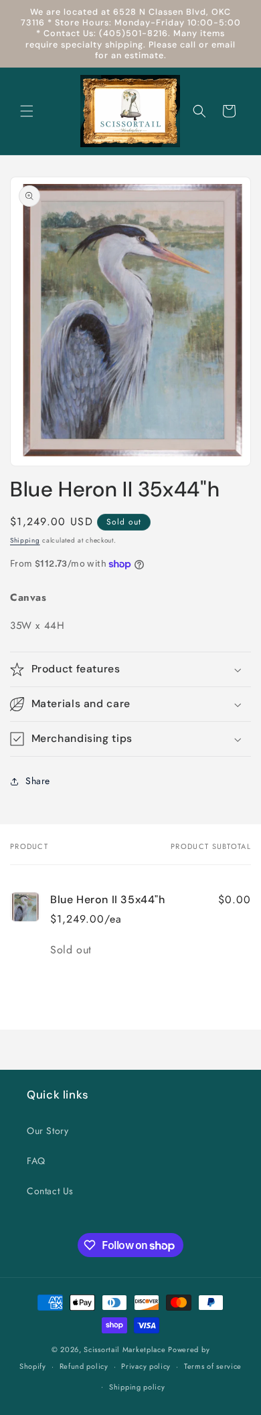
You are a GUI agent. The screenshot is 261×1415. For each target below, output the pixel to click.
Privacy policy (146, 1366)
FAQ (36, 1160)
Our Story (47, 1130)
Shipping (25, 540)
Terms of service (213, 1366)
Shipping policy (137, 1387)
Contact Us (50, 1191)
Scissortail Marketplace (126, 1349)
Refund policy (84, 1366)
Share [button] (37, 780)
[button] (26, 111)
